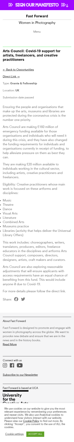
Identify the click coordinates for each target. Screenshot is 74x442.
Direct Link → (11, 76)
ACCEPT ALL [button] (35, 434)
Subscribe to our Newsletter (20, 374)
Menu (37, 31)
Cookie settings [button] (14, 434)
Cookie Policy (31, 421)
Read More (10, 344)
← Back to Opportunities (18, 69)
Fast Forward (37, 16)
